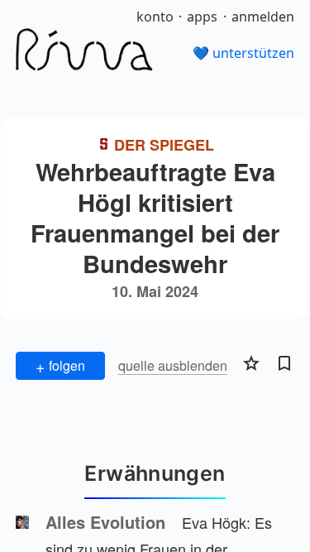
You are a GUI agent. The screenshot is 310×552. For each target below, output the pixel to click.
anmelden (262, 16)
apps (202, 16)
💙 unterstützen (243, 53)
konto (155, 16)
